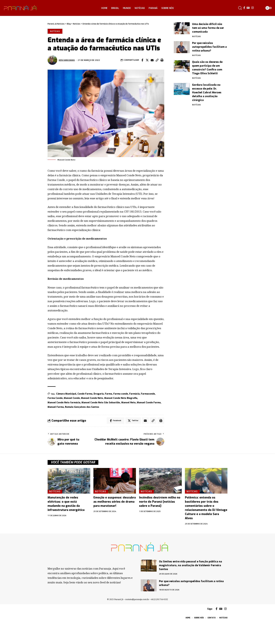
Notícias (55, 31)
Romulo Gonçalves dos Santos (82, 407)
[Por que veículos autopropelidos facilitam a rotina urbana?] (182, 47)
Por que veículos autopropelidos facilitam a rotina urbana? (209, 46)
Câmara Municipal (66, 393)
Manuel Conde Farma (149, 402)
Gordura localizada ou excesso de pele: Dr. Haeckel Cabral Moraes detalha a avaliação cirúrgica (206, 92)
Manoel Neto (128, 402)
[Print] (162, 60)
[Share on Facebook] (142, 60)
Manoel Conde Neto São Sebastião (100, 402)
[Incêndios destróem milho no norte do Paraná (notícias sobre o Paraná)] (160, 481)
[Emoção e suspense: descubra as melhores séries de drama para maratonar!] (114, 481)
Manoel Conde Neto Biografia (120, 398)
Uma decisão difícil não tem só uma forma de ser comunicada (208, 27)
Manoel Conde (72, 398)
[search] (240, 8)
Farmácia (134, 393)
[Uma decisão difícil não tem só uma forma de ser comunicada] (182, 28)
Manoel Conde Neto (92, 398)
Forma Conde (55, 398)
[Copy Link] (157, 60)
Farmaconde (148, 393)
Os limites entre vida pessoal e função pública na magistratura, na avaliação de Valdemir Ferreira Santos (190, 565)
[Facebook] (244, 8)
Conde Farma (85, 393)
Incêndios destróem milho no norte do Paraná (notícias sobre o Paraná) (159, 502)
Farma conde (120, 393)
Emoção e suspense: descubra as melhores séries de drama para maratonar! (114, 502)
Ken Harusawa (67, 60)
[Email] (152, 60)
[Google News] (248, 8)
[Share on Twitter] (147, 60)
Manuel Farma (56, 407)
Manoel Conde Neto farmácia (64, 402)
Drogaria (99, 393)
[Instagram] (252, 8)
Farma (108, 393)
